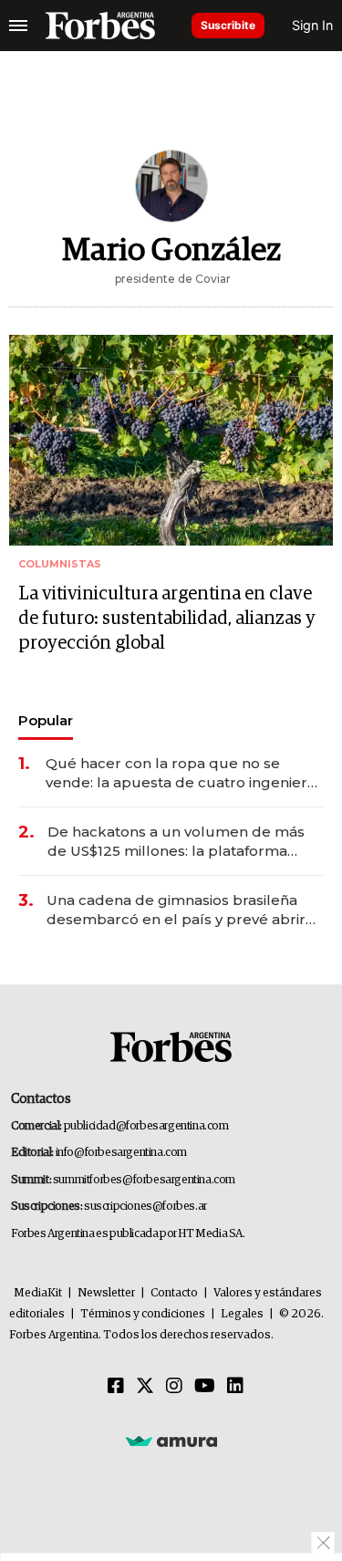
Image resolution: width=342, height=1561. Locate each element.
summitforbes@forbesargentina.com (144, 1180)
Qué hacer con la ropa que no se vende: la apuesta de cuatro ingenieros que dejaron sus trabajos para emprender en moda (185, 773)
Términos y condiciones (142, 1314)
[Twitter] (145, 1386)
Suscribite (228, 25)
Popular (45, 720)
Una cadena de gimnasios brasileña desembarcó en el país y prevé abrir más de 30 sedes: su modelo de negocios (176, 910)
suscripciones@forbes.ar (145, 1206)
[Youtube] (204, 1386)
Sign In (312, 25)
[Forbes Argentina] (100, 25)
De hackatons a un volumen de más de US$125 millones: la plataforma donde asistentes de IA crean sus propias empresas (176, 841)
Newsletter (106, 1293)
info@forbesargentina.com (121, 1153)
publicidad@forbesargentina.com (146, 1126)
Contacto (174, 1293)
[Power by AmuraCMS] (171, 1440)
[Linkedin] (235, 1386)
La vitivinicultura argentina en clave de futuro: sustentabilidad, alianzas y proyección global (167, 618)
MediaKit (38, 1293)
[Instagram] (174, 1386)
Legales (242, 1314)
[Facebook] (116, 1386)
